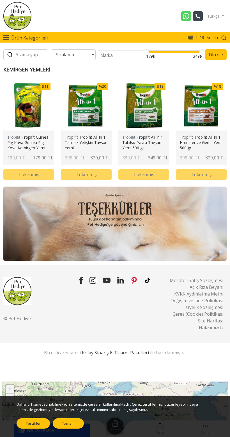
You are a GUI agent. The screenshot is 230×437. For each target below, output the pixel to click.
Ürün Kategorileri (29, 38)
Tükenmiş (28, 174)
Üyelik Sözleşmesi (204, 307)
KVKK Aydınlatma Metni (198, 294)
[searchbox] (121, 54)
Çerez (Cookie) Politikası (198, 314)
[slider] (146, 51)
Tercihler (33, 423)
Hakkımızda (211, 327)
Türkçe (214, 16)
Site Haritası (210, 321)
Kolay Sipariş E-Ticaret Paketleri (115, 353)
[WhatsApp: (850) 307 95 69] (187, 16)
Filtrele (216, 55)
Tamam (68, 423)
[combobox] (121, 54)
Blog (200, 36)
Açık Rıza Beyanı (206, 287)
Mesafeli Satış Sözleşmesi (196, 280)
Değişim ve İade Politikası (197, 300)
